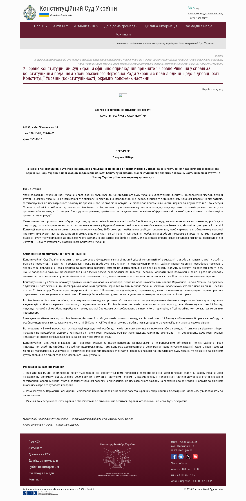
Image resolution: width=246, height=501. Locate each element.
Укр (191, 8)
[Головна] (31, 13)
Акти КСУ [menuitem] (60, 26)
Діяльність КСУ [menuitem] (86, 26)
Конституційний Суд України (78, 8)
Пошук (191, 17)
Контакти (123, 34)
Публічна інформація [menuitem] (160, 26)
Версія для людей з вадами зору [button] (205, 13)
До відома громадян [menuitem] (120, 26)
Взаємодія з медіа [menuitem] (197, 26)
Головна (218, 55)
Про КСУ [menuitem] (40, 26)
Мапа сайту (201, 17)
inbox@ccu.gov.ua (181, 450)
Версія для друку (212, 89)
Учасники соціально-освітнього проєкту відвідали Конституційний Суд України (157, 43)
